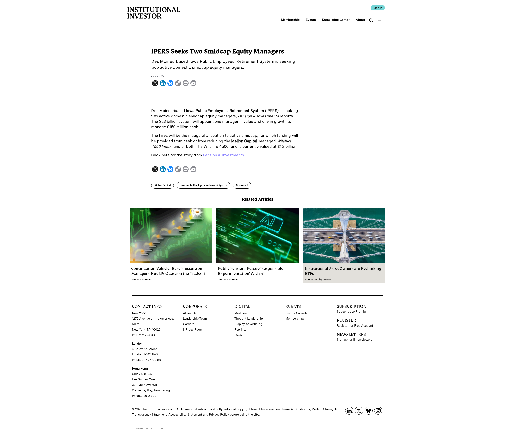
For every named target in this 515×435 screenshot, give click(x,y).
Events (311, 20)
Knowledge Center (336, 20)
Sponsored (242, 185)
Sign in (377, 7)
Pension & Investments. (224, 155)
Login (160, 428)
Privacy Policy (219, 414)
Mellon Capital (162, 185)
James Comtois (141, 279)
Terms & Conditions (296, 409)
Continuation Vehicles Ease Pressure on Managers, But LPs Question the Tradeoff (168, 271)
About (360, 20)
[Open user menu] (380, 18)
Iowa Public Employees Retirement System (203, 185)
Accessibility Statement (185, 414)
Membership (290, 20)
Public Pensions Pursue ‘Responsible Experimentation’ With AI (250, 271)
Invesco (327, 279)
